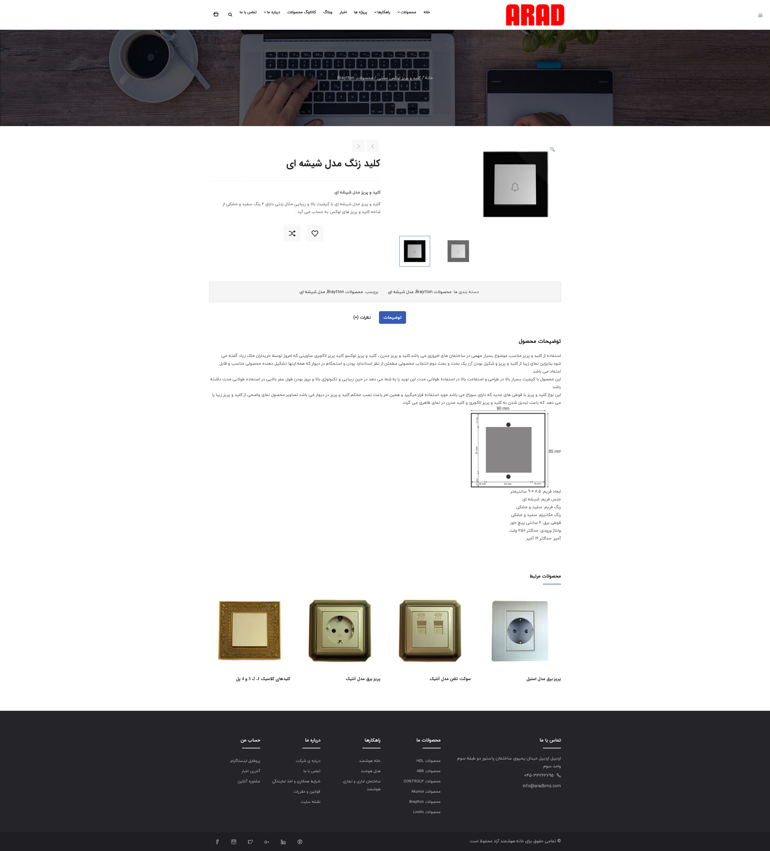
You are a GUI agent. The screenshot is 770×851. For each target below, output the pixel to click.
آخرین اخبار (251, 771)
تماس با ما (248, 12)
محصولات (408, 12)
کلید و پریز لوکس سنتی (399, 78)
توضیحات (392, 317)
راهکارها (383, 12)
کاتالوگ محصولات (301, 12)
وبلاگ (327, 12)
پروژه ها (360, 12)
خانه (427, 12)
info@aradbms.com (542, 786)
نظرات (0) (362, 317)
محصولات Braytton (355, 78)
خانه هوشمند (369, 760)
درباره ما (273, 12)
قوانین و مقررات (307, 791)
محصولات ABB (429, 771)
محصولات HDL (429, 760)
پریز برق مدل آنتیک (363, 679)
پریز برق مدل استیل (543, 679)
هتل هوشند (370, 771)
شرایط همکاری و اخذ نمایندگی (296, 781)
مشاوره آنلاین (249, 781)
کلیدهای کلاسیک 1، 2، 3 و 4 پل (263, 679)
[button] (217, 13)
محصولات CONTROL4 (422, 781)
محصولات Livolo (427, 812)
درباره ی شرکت (308, 760)
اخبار (343, 12)
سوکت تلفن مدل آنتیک (450, 679)
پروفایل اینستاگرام (245, 760)
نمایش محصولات (288, 638)
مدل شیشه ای (401, 292)
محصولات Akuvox (426, 791)
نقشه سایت (310, 801)
